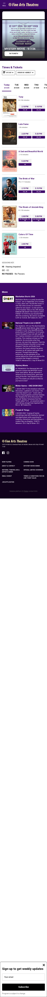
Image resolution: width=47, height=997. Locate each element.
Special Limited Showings (33, 470)
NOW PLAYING (6, 462)
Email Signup (7, 476)
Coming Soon (29, 462)
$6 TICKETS (13, 53)
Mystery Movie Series (32, 466)
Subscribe (23, 987)
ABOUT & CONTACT (8, 466)
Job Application (8, 482)
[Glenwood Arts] (24, 4)
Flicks (26, 491)
